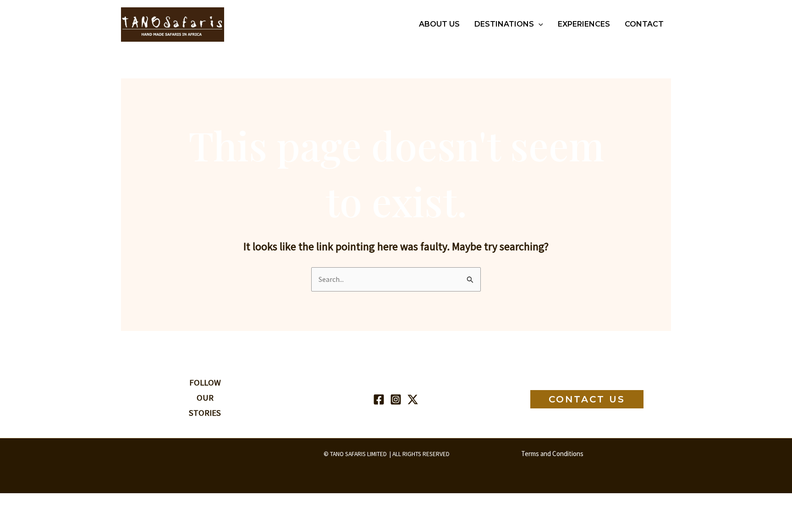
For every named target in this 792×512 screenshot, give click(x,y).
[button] (538, 24)
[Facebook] (379, 399)
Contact (644, 24)
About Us (439, 24)
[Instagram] (396, 399)
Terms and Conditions (552, 453)
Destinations (504, 24)
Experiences (584, 24)
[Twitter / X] (412, 399)
